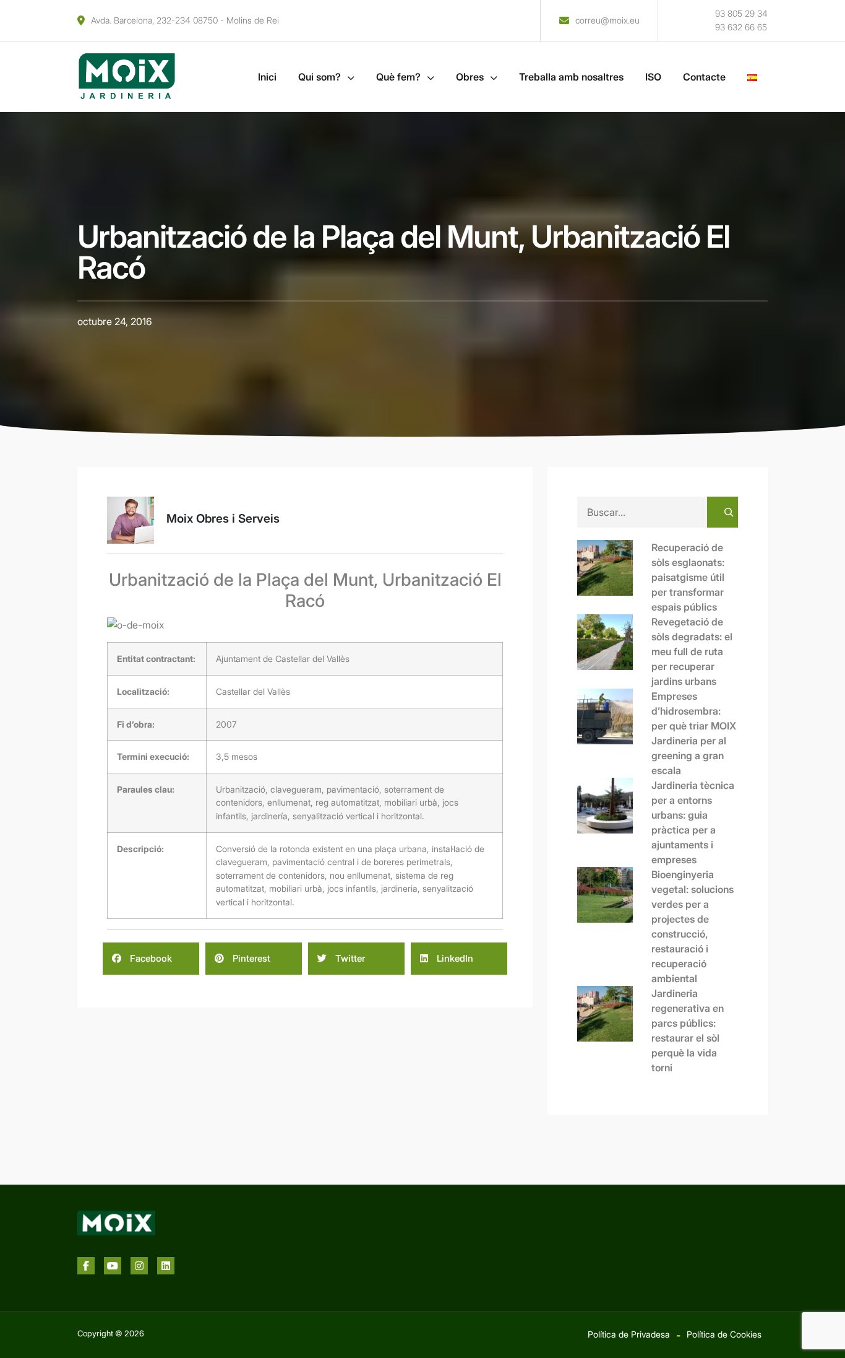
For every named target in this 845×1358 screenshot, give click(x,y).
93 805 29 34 (741, 13)
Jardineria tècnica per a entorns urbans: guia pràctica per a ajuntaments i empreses (692, 822)
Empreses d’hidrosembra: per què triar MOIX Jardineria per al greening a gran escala (693, 733)
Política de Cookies (724, 1334)
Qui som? (319, 77)
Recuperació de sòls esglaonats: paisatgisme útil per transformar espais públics (687, 577)
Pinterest (250, 958)
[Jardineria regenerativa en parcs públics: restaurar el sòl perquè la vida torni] (614, 1023)
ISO (653, 77)
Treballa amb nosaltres (571, 77)
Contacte (704, 77)
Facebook (149, 958)
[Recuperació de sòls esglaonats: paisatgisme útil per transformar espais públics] (614, 577)
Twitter (349, 958)
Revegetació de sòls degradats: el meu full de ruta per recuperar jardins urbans (691, 651)
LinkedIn (453, 958)
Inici (267, 77)
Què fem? (398, 77)
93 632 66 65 (741, 27)
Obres (470, 77)
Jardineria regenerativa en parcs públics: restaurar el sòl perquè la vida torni (687, 1030)
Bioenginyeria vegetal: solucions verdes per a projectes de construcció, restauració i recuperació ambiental (692, 926)
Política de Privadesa (629, 1334)
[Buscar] (722, 512)
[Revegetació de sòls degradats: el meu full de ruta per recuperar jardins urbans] (614, 651)
